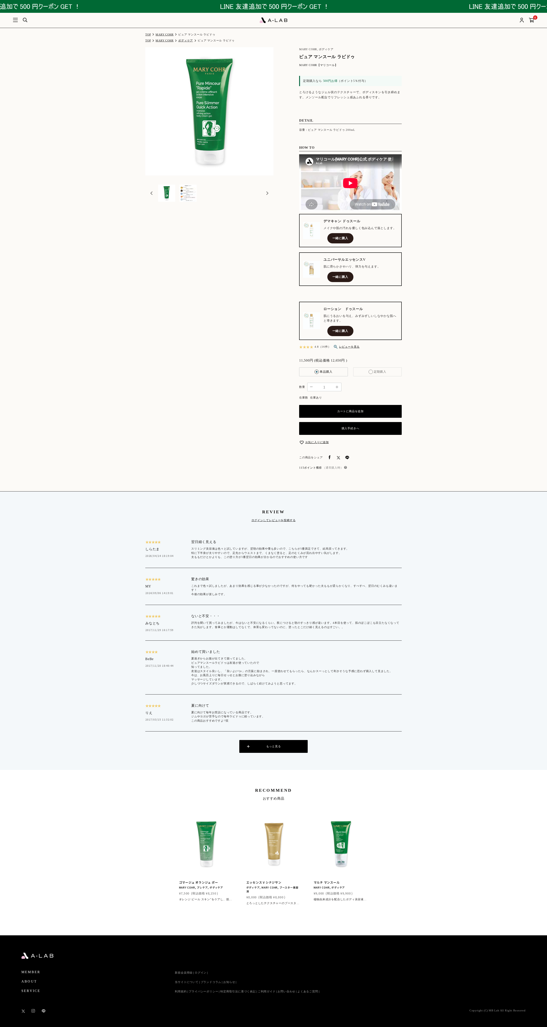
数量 (302, 386)
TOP (148, 34)
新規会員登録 (184, 972)
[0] (531, 20)
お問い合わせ (286, 991)
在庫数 (303, 397)
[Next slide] (267, 193)
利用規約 (181, 991)
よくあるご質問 (307, 991)
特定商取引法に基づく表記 (238, 991)
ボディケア (185, 40)
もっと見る (273, 746)
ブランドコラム (211, 982)
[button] (166, 193)
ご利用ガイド (267, 991)
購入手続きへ (350, 428)
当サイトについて (186, 982)
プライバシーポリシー (203, 991)
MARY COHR (165, 34)
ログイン (200, 972)
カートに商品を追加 (350, 411)
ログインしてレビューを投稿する (273, 520)
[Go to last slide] (151, 193)
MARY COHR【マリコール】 (318, 65)
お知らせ (229, 982)
